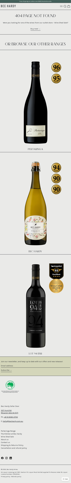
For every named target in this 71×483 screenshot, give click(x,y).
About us (5, 439)
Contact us (5, 442)
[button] (65, 6)
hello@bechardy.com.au (13, 421)
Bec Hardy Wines (12, 469)
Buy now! (34, 29)
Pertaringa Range (8, 431)
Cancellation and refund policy (14, 448)
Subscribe (5, 370)
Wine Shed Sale (7, 437)
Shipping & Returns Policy (12, 445)
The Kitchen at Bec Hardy (11, 434)
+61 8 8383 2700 (11, 417)
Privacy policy (5, 476)
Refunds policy (16, 476)
